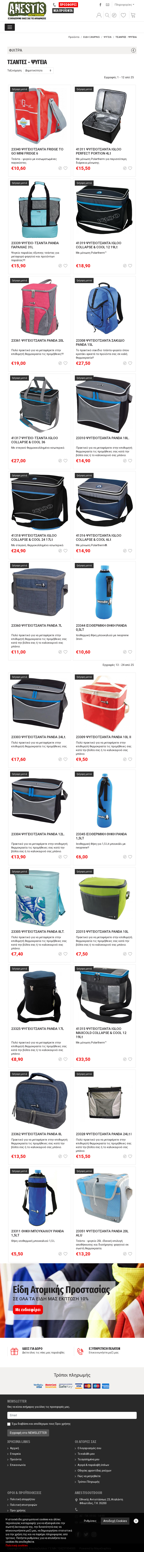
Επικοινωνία (18, 1464)
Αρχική (14, 1448)
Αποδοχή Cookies (115, 1521)
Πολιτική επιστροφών (23, 1504)
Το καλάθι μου (86, 1453)
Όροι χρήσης (63, 1423)
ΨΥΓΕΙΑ (108, 37)
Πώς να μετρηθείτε (89, 1476)
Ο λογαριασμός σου (89, 1448)
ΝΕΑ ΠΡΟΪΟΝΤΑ (63, 11)
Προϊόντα (73, 37)
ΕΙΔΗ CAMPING (91, 37)
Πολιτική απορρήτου (22, 1499)
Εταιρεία (15, 1453)
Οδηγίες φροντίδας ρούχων (94, 1470)
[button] (115, 17)
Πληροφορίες (123, 4)
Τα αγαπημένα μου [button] (88, 1459)
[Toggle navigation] (9, 27)
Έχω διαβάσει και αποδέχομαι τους (41, 1423)
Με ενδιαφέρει (27, 1309)
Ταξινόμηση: (14, 70)
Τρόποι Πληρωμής (89, 1481)
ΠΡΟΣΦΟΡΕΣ (68, 5)
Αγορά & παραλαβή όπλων (93, 1464)
